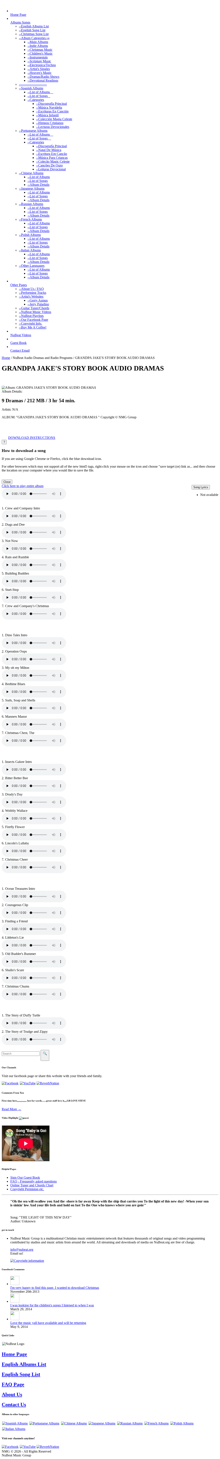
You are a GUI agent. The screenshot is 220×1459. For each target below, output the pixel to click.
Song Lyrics (200, 487)
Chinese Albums (31, 173)
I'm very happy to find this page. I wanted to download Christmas (54, 1287)
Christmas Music (40, 49)
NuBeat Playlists (31, 316)
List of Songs (39, 96)
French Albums (30, 219)
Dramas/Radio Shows (43, 76)
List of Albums (40, 92)
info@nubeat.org (21, 1249)
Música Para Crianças (52, 157)
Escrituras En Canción (52, 111)
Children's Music (40, 53)
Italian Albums (30, 250)
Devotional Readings (43, 80)
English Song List (32, 30)
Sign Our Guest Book (25, 1177)
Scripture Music (39, 61)
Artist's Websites (31, 296)
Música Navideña (49, 107)
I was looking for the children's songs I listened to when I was (52, 1305)
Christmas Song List (34, 34)
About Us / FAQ (31, 289)
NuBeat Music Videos (35, 312)
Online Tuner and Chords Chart (31, 1185)
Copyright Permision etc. (27, 1189)
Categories (36, 100)
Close (7, 481)
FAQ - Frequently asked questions (33, 1181)
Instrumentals (38, 57)
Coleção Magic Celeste (53, 161)
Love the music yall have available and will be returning (48, 1323)
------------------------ (33, 84)
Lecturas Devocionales (52, 127)
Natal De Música (48, 150)
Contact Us (14, 1404)
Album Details (38, 184)
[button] (31, 438)
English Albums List (34, 26)
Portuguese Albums (33, 130)
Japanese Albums (31, 188)
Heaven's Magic (40, 73)
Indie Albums (38, 46)
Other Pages (18, 285)
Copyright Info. (30, 323)
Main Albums (38, 42)
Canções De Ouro (49, 165)
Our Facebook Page (33, 319)
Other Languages (31, 265)
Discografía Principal (51, 103)
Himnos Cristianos (49, 123)
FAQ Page (13, 1384)
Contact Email (20, 350)
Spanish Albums (31, 88)
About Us (12, 1394)
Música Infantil (47, 115)
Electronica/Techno (42, 65)
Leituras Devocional (51, 169)
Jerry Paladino (38, 304)
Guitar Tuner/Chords (34, 308)
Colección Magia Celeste (54, 119)
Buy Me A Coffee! (32, 327)
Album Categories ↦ (34, 38)
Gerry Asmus (38, 300)
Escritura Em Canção (51, 154)
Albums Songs (20, 22)
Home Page (18, 15)
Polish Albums (30, 235)
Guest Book (18, 343)
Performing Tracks (32, 292)
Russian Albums (31, 204)
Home (6, 358)
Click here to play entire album (22, 486)
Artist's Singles (39, 69)
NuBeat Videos (20, 335)
